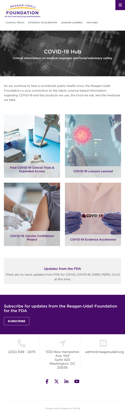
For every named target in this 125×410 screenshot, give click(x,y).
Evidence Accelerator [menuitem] (42, 22)
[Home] (22, 10)
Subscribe (16, 321)
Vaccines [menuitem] (92, 22)
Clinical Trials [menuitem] (15, 22)
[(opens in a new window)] (93, 240)
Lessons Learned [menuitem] (71, 22)
